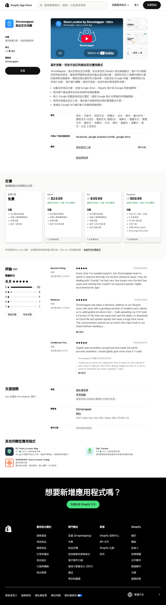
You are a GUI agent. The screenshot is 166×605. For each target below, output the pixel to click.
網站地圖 (56, 595)
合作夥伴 (136, 560)
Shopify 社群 (107, 547)
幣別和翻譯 (74, 578)
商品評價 (73, 547)
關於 (133, 535)
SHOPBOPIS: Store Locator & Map (33, 459)
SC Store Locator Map (27, 448)
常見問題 (81, 394)
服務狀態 (136, 578)
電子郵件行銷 (75, 560)
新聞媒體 (136, 554)
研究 (102, 554)
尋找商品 (41, 541)
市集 (70, 541)
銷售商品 (41, 547)
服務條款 (26, 595)
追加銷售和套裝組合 (79, 554)
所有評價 (27, 314)
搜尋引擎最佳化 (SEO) (80, 566)
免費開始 (152, 4)
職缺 (133, 541)
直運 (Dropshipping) (79, 535)
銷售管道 (41, 535)
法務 (133, 572)
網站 (78, 413)
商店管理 (41, 572)
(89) (13, 51)
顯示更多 (80, 332)
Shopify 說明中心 (109, 535)
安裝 (22, 70)
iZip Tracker (102, 448)
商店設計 (41, 560)
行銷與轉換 (43, 566)
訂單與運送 (43, 554)
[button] (42, 451)
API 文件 (104, 541)
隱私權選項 (71, 595)
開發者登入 (11, 595)
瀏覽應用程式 (119, 4)
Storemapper (11, 61)
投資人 (135, 547)
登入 (136, 4)
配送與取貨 (82, 157)
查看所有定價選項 (92, 250)
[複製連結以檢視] (67, 268)
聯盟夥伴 (136, 566)
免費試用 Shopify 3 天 (83, 504)
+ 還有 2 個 (136, 52)
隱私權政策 (82, 390)
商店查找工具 (83, 147)
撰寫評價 (12, 314)
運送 (70, 572)
